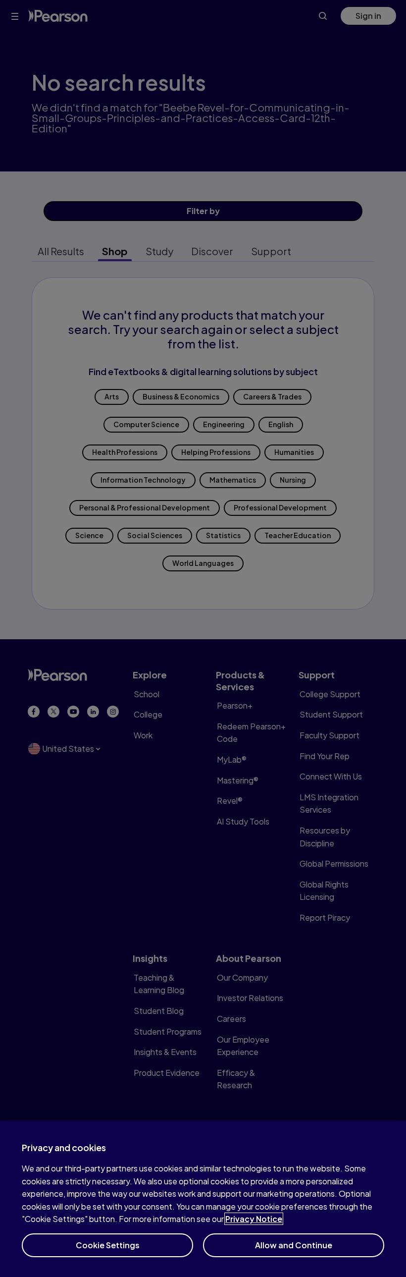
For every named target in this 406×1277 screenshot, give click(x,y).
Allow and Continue (293, 1245)
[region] (203, 1199)
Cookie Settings (108, 1245)
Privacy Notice (253, 1219)
